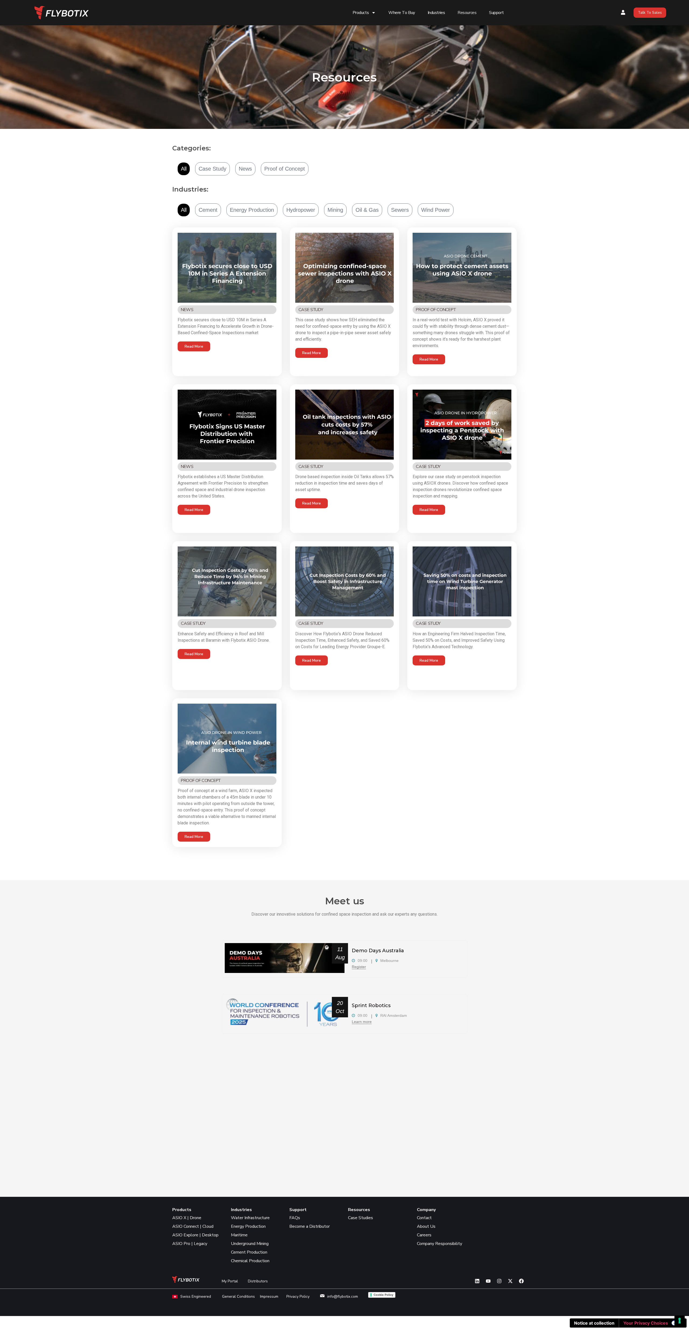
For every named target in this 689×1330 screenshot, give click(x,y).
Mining (335, 210)
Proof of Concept (284, 169)
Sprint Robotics (371, 1005)
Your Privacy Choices (645, 1323)
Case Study (212, 169)
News (245, 169)
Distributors (258, 1281)
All (184, 169)
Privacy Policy (298, 1296)
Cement (208, 210)
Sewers (400, 210)
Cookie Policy (383, 1295)
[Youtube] (488, 1281)
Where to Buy (401, 13)
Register (359, 967)
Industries (436, 13)
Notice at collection (594, 1323)
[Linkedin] (477, 1281)
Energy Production (252, 210)
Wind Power (435, 210)
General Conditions (238, 1296)
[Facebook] (521, 1281)
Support (496, 13)
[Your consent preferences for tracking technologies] (679, 1320)
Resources (467, 13)
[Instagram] (499, 1281)
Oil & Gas (367, 210)
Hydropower (300, 210)
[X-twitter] (510, 1281)
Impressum (269, 1296)
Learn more (362, 1021)
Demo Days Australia (378, 951)
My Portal (230, 1281)
